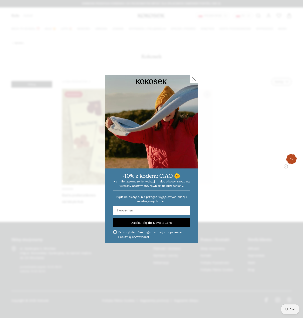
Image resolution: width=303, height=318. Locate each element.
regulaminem (175, 232)
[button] (291, 159)
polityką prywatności (134, 236)
